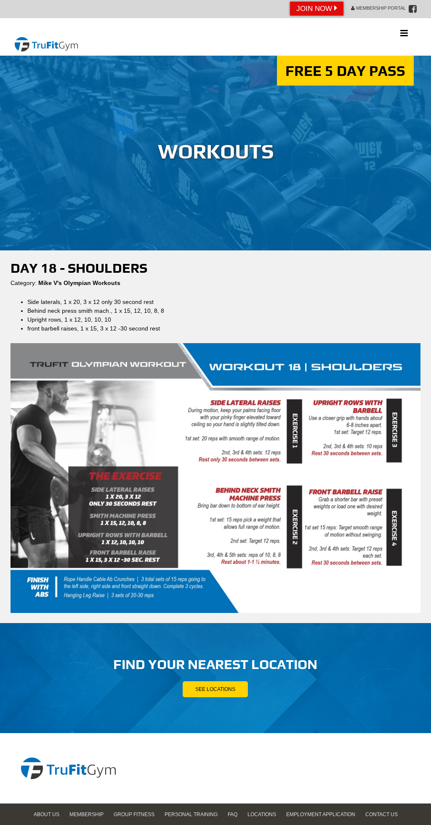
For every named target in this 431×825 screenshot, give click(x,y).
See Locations (215, 689)
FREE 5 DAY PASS (345, 70)
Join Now (315, 9)
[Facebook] (413, 9)
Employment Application (320, 814)
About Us (46, 814)
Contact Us (381, 814)
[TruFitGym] (46, 36)
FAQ (232, 814)
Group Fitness (134, 814)
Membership (86, 814)
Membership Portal (380, 8)
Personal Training (191, 814)
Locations (261, 814)
